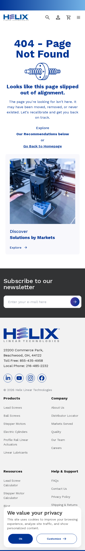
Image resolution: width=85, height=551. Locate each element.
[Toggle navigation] (78, 17)
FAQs (55, 480)
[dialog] (42, 527)
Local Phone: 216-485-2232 (25, 366)
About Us (57, 407)
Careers (56, 448)
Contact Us (59, 488)
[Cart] (68, 17)
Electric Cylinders (15, 431)
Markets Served (62, 423)
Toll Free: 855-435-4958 (23, 360)
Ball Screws (11, 415)
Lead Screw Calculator (11, 483)
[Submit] (75, 301)
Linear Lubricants (15, 452)
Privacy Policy (60, 496)
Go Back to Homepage (42, 146)
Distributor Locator (64, 415)
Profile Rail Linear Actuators (15, 442)
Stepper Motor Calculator (13, 495)
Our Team (58, 440)
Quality (56, 431)
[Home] (16, 17)
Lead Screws (12, 407)
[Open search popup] (47, 17)
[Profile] (57, 17)
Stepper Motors (14, 423)
